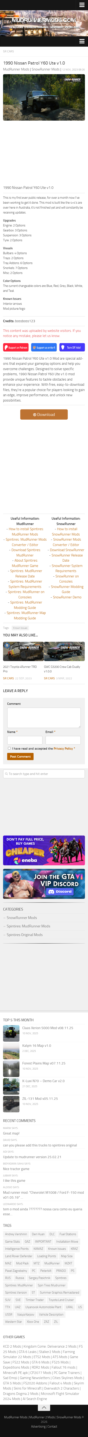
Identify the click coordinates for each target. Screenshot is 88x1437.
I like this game (14, 1180)
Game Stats (12, 1241)
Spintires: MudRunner (19, 1285)
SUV (8, 1300)
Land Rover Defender (18, 1256)
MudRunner (52, 1263)
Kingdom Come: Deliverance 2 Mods (50, 1346)
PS (72, 1271)
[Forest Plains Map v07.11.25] (11, 1069)
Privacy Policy (63, 748)
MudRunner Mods (15, 1417)
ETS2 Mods (42, 1357)
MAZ (8, 1263)
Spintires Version (16, 1292)
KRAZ (74, 1249)
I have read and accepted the (43, 748)
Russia (20, 1278)
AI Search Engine (35, 1399)
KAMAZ (38, 1249)
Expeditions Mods (16, 1367)
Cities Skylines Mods (67, 1378)
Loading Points (46, 1256)
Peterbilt (45, 1271)
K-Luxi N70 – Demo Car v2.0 (43, 1081)
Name (12, 732)
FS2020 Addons (35, 1383)
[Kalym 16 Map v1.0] (11, 1051)
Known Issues (20, 628)
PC (33, 1271)
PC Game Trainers (67, 1373)
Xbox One (33, 1322)
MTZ (36, 1263)
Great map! (11, 1133)
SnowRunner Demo (67, 597)
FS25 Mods (60, 1362)
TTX (7, 1307)
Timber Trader (35, 1300)
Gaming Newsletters (35, 1378)
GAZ (27, 1241)
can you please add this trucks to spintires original (40, 1145)
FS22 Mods (20, 1362)
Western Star (13, 1322)
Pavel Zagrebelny (16, 1271)
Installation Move (67, 1241)
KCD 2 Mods (12, 1346)
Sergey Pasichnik (39, 1278)
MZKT (68, 1263)
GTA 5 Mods (12, 1383)
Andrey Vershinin (16, 1234)
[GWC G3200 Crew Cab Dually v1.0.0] (64, 651)
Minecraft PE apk (15, 1373)
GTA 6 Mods (41, 1362)
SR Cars (8, 51)
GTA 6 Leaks (28, 1352)
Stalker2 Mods (49, 1352)
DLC (52, 1234)
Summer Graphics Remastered (59, 1292)
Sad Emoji (10, 1378)
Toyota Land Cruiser (61, 1300)
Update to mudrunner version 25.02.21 (32, 1157)
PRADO (61, 1271)
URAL (69, 1307)
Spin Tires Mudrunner (51, 1285)
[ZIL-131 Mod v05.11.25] (11, 1104)
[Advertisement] (44, 154)
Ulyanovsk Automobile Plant (43, 1307)
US (80, 1307)
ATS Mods (60, 1357)
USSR (8, 1314)
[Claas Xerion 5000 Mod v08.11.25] (11, 1033)
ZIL (56, 1322)
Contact (52, 1426)
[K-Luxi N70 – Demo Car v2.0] (11, 1086)
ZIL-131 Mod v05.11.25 (40, 1099)
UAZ (17, 1307)
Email (50, 732)
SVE (18, 1300)
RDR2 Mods (40, 1367)
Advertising (38, 1426)
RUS (8, 1278)
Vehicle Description (51, 1314)
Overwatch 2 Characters (61, 1388)
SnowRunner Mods (69, 1417)
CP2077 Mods (40, 1373)
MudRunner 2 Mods (42, 1417)
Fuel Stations (68, 1234)
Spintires (61, 1278)
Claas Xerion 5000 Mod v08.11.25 (47, 1028)
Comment (14, 704)
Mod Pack (22, 1263)
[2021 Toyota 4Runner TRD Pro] (23, 651)
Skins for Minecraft (28, 1388)
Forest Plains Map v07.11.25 (43, 1063)
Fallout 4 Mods (60, 1383)
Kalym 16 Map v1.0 (36, 1045)
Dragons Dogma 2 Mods (20, 1394)
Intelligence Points (17, 1249)
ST (33, 1292)
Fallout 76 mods (64, 1367)
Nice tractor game (16, 1169)
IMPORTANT (43, 1241)
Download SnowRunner (67, 550)
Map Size (67, 1256)
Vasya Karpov (25, 1314)
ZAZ (46, 1322)
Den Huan (38, 1234)
